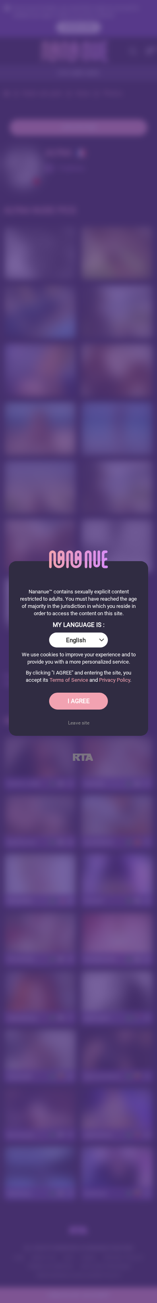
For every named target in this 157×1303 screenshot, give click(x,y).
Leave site (78, 723)
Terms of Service (69, 680)
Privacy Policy (114, 680)
